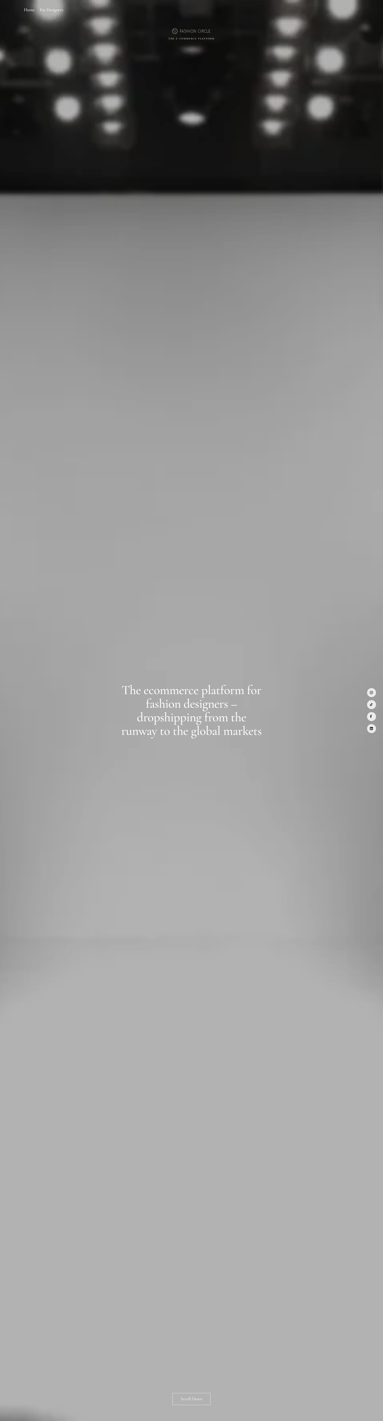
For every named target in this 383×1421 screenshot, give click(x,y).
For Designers (51, 9)
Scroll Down (191, 1398)
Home (29, 9)
